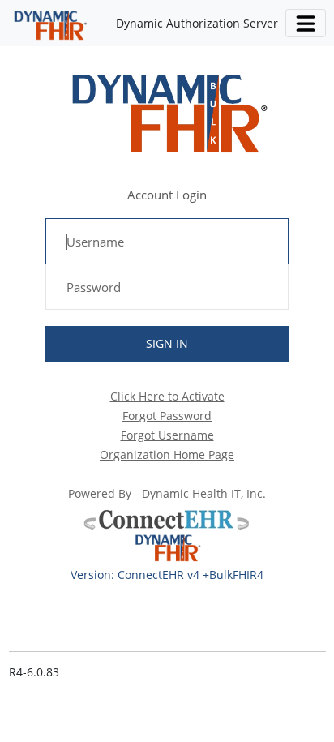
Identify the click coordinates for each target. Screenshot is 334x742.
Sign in (167, 343)
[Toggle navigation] (305, 23)
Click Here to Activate (167, 396)
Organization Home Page (167, 454)
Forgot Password (167, 415)
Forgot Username (167, 435)
